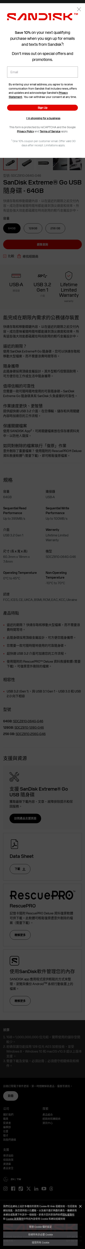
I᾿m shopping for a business (43, 118)
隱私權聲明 (68, 1214)
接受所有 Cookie (40, 1242)
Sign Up (42, 107)
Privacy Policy (25, 131)
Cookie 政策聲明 (15, 1218)
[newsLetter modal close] (79, 9)
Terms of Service (50, 131)
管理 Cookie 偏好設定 (40, 1226)
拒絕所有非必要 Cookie (40, 1234)
